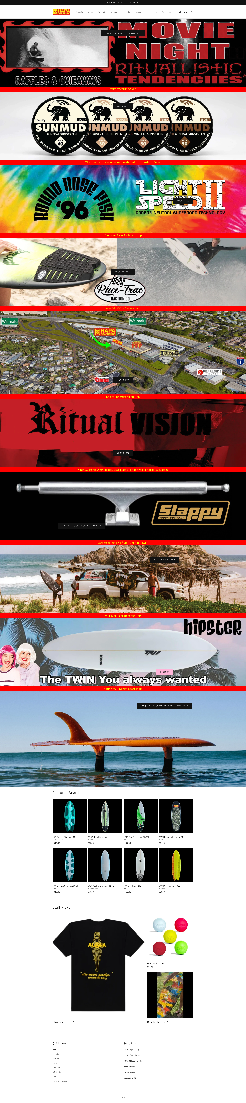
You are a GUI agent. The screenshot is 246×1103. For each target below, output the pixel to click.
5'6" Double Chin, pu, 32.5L (101, 886)
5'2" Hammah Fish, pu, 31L (171, 837)
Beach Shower (156, 1022)
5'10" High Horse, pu (98, 837)
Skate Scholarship (60, 1081)
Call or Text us (130, 1072)
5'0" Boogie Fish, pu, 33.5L (65, 837)
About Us (56, 1067)
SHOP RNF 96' (183, 200)
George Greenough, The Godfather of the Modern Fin (164, 705)
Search (55, 1063)
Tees (54, 1076)
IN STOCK (164, 671)
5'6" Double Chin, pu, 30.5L (65, 886)
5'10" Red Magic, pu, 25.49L (136, 837)
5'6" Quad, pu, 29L (132, 886)
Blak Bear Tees (62, 1022)
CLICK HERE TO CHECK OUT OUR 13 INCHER (81, 526)
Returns (56, 1058)
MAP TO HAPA (123, 380)
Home (55, 1049)
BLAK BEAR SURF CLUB (164, 559)
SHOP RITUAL (123, 453)
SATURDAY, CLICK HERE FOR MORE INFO (123, 33)
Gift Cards (57, 1072)
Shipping (56, 1054)
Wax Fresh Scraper (156, 963)
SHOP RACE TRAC (123, 271)
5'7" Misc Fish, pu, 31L (169, 886)
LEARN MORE (123, 106)
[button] (80, 12)
